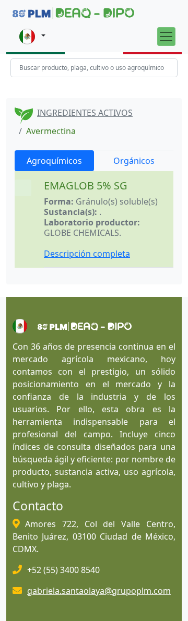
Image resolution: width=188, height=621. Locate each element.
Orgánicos (134, 160)
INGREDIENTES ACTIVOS (85, 112)
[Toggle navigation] (166, 36)
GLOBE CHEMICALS (81, 233)
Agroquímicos (54, 160)
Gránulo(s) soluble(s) (117, 201)
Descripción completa (87, 253)
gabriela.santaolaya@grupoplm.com (99, 590)
